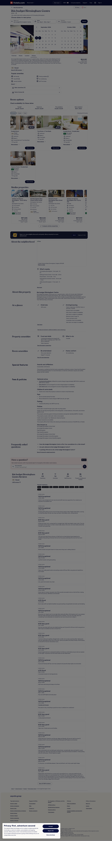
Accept (51, 826)
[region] (31, 831)
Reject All (50, 830)
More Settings (50, 835)
